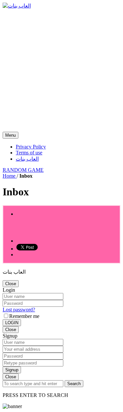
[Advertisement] (61, 70)
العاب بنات (27, 159)
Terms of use (29, 152)
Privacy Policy (31, 146)
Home (10, 176)
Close (10, 283)
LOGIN (11, 322)
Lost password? (19, 309)
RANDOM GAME (23, 170)
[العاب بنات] (17, 6)
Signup (11, 369)
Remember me (24, 316)
